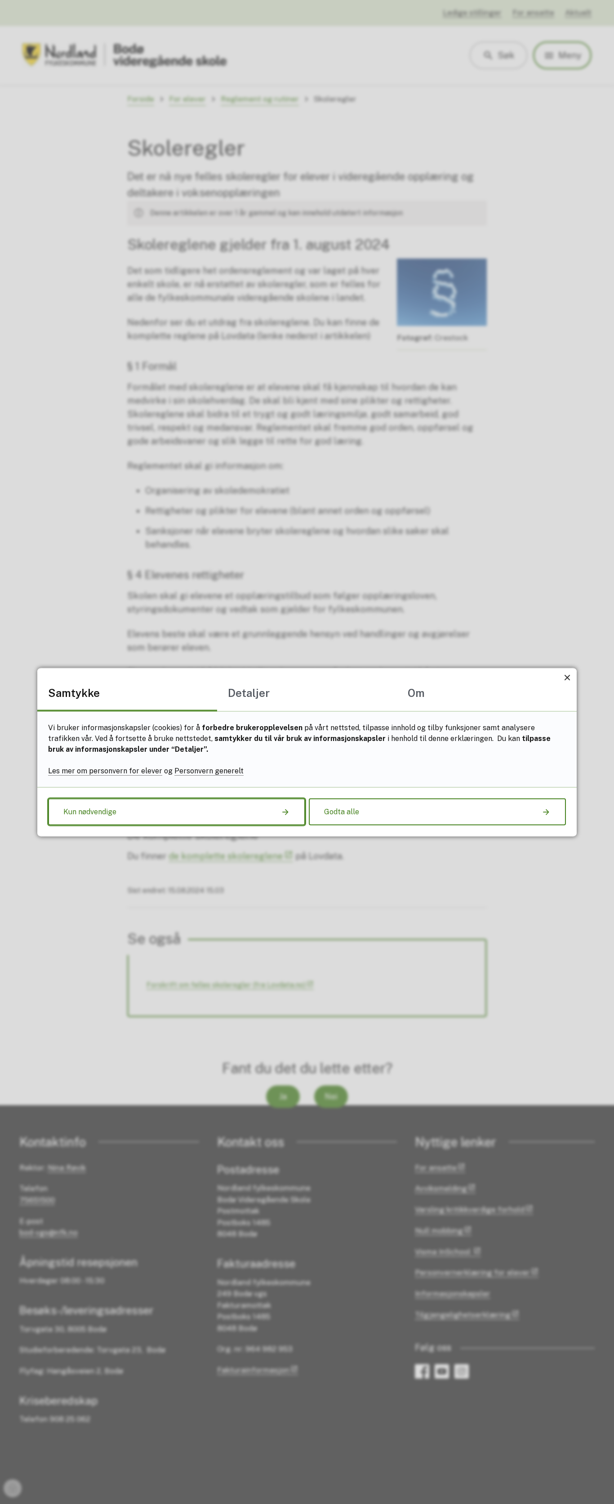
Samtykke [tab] (74, 692)
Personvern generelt (209, 770)
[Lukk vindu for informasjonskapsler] (567, 677)
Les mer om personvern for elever (105, 770)
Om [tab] (416, 692)
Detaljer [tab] (249, 692)
